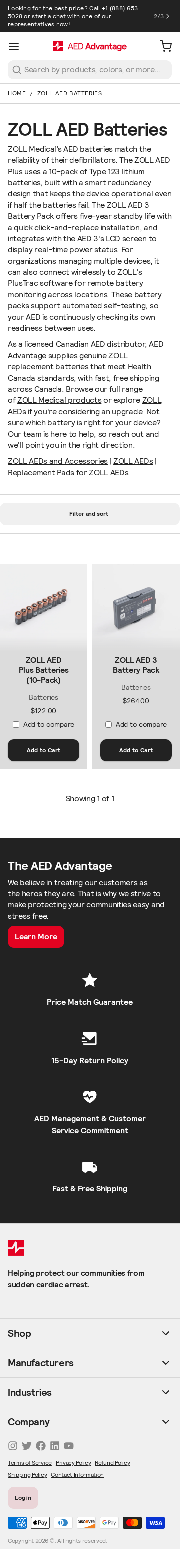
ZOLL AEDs (133, 461)
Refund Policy (112, 1462)
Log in (23, 1497)
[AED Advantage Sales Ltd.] (90, 46)
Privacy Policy (74, 1462)
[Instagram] (13, 1446)
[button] (44, 750)
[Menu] (18, 46)
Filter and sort (89, 514)
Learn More (36, 936)
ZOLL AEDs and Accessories (58, 461)
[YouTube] (69, 1446)
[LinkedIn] (55, 1446)
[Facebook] (41, 1446)
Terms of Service (30, 1462)
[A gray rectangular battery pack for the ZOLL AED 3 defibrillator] (136, 607)
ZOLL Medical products (60, 400)
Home (17, 93)
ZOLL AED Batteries (70, 93)
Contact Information (77, 1474)
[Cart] (162, 46)
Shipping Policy (27, 1474)
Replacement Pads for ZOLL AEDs (68, 472)
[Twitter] (27, 1446)
